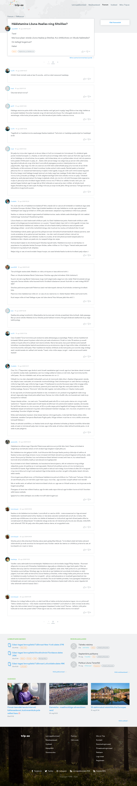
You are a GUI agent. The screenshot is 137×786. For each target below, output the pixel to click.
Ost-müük (75, 740)
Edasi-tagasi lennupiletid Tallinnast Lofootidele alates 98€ (38, 663)
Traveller (87, 657)
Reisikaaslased (94, 5)
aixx (12, 311)
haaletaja (14, 559)
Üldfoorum (20, 16)
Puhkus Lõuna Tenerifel (89, 662)
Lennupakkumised (79, 5)
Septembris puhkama (88, 653)
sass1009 (15, 29)
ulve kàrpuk (14, 509)
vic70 (12, 71)
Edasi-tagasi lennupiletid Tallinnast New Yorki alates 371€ (38, 644)
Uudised (114, 5)
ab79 (12, 106)
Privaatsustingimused (104, 748)
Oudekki (14, 201)
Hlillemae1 (88, 666)
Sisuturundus (50, 752)
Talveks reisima (86, 644)
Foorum (105, 5)
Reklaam (99, 752)
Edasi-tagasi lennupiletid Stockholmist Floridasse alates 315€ (37, 654)
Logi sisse (100, 756)
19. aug (81, 657)
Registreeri (100, 760)
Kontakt (99, 740)
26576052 (86, 648)
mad (12, 88)
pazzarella (14, 442)
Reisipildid (49, 748)
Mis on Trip (100, 736)
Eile (80, 648)
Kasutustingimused (103, 744)
